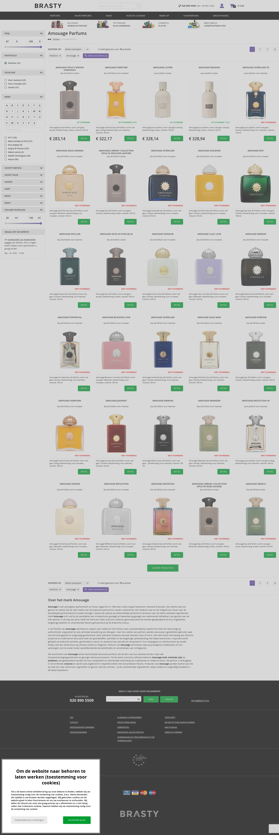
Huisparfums (191, 15)
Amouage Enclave (69, 234)
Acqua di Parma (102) (18, 148)
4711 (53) (12, 137)
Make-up (164, 15)
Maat (8, 202)
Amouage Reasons (209, 67)
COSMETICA (163, 24)
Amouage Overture (116, 67)
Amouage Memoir (255, 234)
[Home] (49, 39)
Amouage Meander (209, 400)
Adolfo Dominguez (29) (19, 155)
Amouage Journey (116, 400)
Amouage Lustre (162, 67)
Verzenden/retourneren (82, 727)
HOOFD (8, 181)
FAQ (71, 717)
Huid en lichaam (135, 15)
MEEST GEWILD (215, 24)
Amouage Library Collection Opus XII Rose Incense (209, 485)
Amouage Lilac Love (209, 234)
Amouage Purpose (256, 317)
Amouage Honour (163, 234)
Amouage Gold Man (209, 317)
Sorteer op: (54, 49)
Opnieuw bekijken (78, 732)
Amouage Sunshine (209, 150)
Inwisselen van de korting (130, 732)
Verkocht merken (173, 732)
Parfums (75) (14, 63)
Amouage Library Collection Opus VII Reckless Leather (116, 152)
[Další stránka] (275, 49)
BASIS (7, 195)
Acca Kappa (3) (15, 145)
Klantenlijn (82, 699)
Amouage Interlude (163, 150)
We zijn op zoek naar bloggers (180, 722)
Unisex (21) (13, 87)
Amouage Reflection (116, 483)
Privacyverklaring (126, 722)
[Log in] (222, 6)
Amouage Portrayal (70, 317)
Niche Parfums (83, 15)
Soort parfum (13, 168)
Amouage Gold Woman (69, 150)
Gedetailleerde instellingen (29, 820)
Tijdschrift (170, 717)
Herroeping (123, 727)
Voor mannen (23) (17, 80)
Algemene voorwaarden (129, 717)
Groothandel (221, 15)
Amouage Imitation (162, 483)
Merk (8, 96)
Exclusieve (77, 24)
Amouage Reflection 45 (256, 400)
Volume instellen (15, 209)
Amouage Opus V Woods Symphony (70, 69)
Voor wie (10, 72)
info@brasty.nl (200, 700)
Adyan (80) (13, 159)
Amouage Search (256, 483)
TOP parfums (121, 24)
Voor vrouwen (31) (17, 83)
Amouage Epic (256, 150)
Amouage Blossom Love (116, 317)
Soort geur (11, 175)
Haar (109, 15)
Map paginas (171, 727)
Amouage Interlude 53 (256, 67)
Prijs (7, 33)
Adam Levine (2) (16, 152)
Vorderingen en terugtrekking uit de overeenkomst (135, 739)
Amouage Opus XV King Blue (116, 234)
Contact (74, 722)
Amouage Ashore (70, 483)
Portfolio (11, 55)
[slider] (5, 47)
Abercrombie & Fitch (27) (20, 141)
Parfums (55, 15)
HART (7, 188)
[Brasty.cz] (139, 818)
